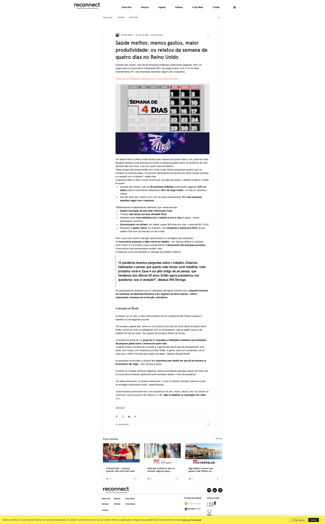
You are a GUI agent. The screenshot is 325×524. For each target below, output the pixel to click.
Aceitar (313, 520)
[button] (219, 18)
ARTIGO (121, 17)
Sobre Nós (106, 499)
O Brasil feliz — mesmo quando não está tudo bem (120, 469)
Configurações (298, 520)
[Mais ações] (207, 34)
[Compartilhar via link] (135, 416)
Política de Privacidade (191, 520)
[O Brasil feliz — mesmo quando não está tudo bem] (121, 453)
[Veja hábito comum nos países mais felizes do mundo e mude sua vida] (203, 453)
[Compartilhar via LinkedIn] (129, 416)
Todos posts (107, 17)
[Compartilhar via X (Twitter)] (123, 416)
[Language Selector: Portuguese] (236, 7)
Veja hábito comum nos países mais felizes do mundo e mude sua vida (201, 469)
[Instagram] (220, 490)
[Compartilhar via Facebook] (117, 416)
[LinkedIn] (215, 490)
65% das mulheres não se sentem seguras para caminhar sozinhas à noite (161, 469)
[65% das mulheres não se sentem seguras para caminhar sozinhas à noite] (162, 453)
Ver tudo (219, 439)
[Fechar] (321, 520)
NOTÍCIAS (133, 17)
